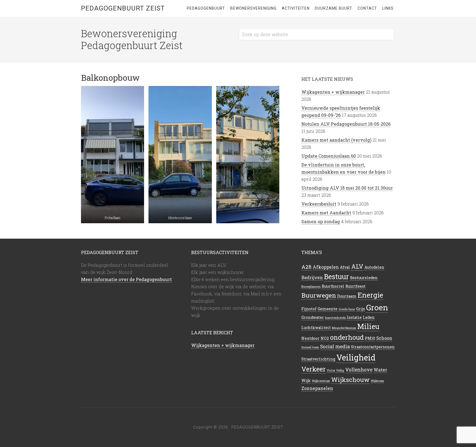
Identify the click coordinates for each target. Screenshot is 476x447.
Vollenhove (358, 370)
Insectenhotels (335, 318)
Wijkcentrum (321, 381)
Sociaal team (310, 347)
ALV (357, 266)
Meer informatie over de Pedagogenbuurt (126, 279)
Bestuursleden (364, 277)
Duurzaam (346, 296)
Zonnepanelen (317, 388)
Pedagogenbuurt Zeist (123, 8)
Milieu (368, 326)
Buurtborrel (333, 286)
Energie (370, 295)
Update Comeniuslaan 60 (328, 156)
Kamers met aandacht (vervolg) (336, 140)
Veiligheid (355, 357)
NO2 (325, 338)
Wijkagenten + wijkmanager (333, 92)
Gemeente (327, 308)
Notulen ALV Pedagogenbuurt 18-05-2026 (346, 124)
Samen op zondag (320, 221)
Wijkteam (377, 381)
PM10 (370, 338)
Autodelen (374, 267)
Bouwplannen (311, 287)
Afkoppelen (326, 267)
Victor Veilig (335, 370)
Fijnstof (309, 308)
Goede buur (347, 309)
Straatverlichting (318, 359)
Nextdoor (310, 338)
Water (380, 370)
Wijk (306, 380)
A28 (306, 266)
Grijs (360, 308)
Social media (335, 346)
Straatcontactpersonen (373, 346)
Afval (345, 267)
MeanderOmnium (344, 328)
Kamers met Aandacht (326, 213)
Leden (369, 317)
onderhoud (347, 337)
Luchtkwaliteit (316, 327)
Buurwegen (318, 295)
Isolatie (354, 317)
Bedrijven (312, 277)
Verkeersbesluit (318, 204)
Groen (377, 307)
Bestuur (336, 276)
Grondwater (312, 317)
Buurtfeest (355, 286)
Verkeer (313, 369)
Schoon (384, 338)
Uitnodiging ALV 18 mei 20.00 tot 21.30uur (347, 188)
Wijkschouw (350, 379)
